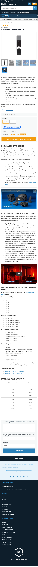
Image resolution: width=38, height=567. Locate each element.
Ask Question (19, 450)
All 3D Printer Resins (7, 19)
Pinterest (24, 476)
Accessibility (6, 544)
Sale (12, 16)
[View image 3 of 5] (18, 62)
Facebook (10, 476)
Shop (3, 497)
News (4, 499)
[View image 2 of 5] (11, 62)
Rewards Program (8, 532)
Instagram (17, 476)
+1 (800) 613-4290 (7, 486)
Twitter (13, 476)
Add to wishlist (9, 110)
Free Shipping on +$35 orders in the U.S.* (12, 1)
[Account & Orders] (29, 3)
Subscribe (19, 472)
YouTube (27, 476)
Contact (5, 525)
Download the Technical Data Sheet (14, 371)
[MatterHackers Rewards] (5, 127)
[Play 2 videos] (4, 69)
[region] (19, 45)
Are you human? (18, 435)
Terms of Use (6, 542)
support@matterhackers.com (14, 489)
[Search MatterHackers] (35, 8)
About (4, 522)
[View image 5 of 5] (33, 62)
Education (5, 507)
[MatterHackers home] (8, 4)
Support (5, 509)
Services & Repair (8, 514)
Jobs (3, 535)
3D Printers (26, 16)
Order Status (7, 527)
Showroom (6, 502)
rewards (17, 127)
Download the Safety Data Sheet (13, 373)
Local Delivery (7, 530)
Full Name (5, 442)
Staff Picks (18, 16)
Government (6, 512)
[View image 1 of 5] (4, 62)
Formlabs (4, 27)
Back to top (19, 458)
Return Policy (7, 537)
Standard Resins (17, 19)
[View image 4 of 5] (25, 62)
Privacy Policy (7, 540)
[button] (19, 12)
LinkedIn (20, 476)
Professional (7, 504)
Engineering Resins (27, 19)
